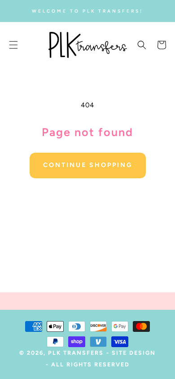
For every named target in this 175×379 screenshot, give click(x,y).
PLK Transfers (76, 352)
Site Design (134, 352)
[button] (13, 45)
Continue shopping (87, 165)
